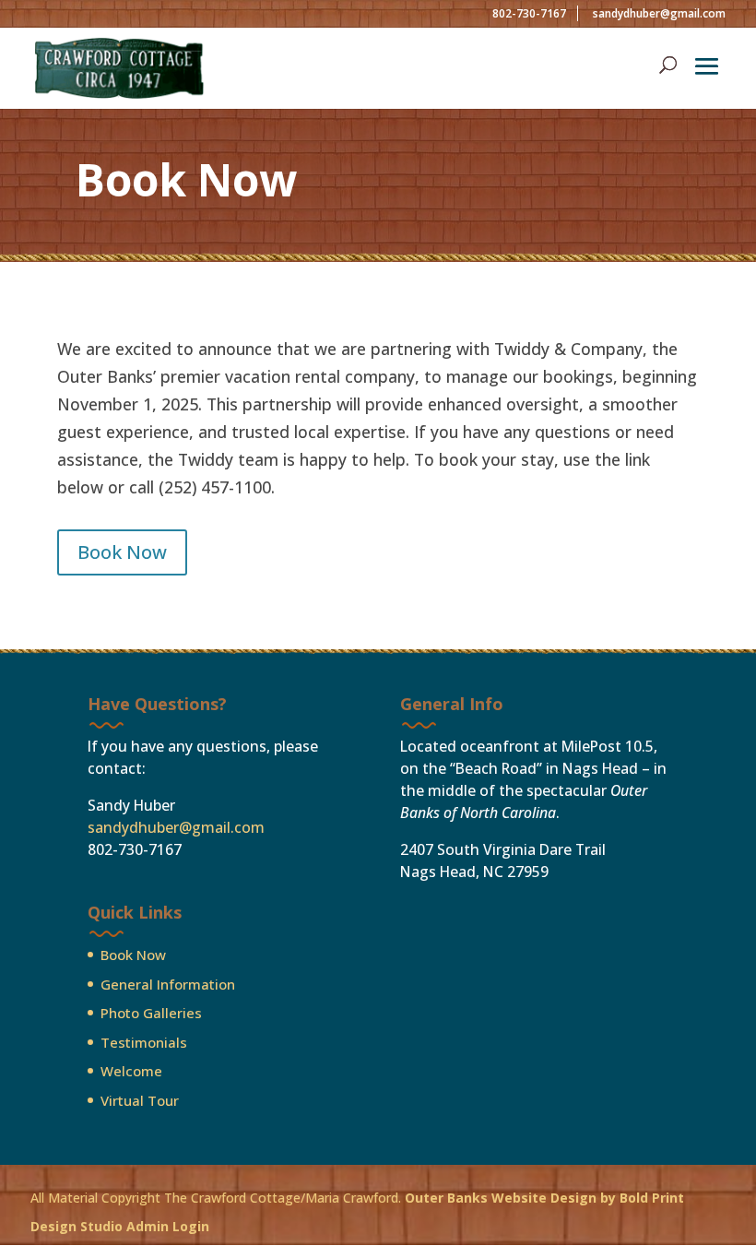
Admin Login (167, 1226)
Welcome (131, 1071)
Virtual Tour (139, 1100)
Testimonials (143, 1042)
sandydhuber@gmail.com (176, 827)
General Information (167, 984)
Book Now (122, 552)
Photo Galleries (151, 1012)
